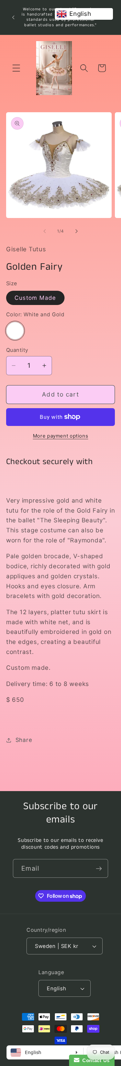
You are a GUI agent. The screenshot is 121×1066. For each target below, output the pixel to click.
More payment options (60, 436)
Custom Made (35, 297)
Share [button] (23, 739)
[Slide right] (76, 231)
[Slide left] (44, 231)
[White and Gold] (15, 331)
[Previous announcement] (13, 17)
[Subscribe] (99, 868)
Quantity (17, 350)
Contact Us (94, 1060)
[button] (16, 68)
